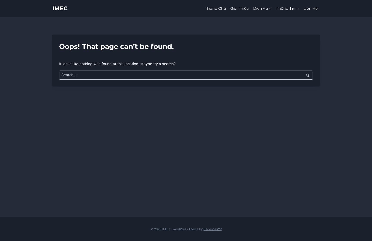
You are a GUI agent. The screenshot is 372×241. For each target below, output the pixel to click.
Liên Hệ (311, 8)
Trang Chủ (216, 8)
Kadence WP (213, 229)
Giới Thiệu (239, 8)
